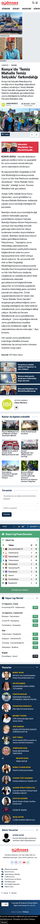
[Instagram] (20, 862)
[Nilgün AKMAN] (6, 686)
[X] (16, 862)
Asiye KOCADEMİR (20, 798)
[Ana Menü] (37, 3)
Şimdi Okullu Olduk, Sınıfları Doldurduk (24, 803)
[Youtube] (24, 862)
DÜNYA (37, 9)
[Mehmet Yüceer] (6, 718)
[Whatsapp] (28, 862)
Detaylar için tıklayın (20, 590)
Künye (6, 893)
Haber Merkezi (20, 403)
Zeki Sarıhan (18, 726)
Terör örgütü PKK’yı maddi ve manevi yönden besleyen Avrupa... (25, 741)
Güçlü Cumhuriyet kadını (23, 770)
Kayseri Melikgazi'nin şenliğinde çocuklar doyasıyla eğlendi (10, 433)
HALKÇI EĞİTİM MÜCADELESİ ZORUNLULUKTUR (24, 731)
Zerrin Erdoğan (20, 748)
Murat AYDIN (18, 672)
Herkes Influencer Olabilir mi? (25, 781)
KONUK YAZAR (18, 835)
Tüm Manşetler (10, 882)
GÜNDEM (6, 9)
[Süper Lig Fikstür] (37, 598)
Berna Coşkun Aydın (22, 767)
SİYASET (16, 9)
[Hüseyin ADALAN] (6, 697)
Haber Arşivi (9, 886)
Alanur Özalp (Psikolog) (24, 788)
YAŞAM (14, 65)
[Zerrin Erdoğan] (6, 751)
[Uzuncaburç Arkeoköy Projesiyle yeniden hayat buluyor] (10, 466)
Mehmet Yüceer (19, 716)
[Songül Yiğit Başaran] (6, 780)
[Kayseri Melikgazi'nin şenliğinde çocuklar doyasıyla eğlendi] (10, 425)
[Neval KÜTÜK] (6, 819)
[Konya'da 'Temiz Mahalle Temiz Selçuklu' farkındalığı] (20, 120)
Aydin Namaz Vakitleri (12, 874)
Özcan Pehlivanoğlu (22, 706)
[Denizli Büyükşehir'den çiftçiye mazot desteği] (29, 444)
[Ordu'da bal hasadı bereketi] (29, 425)
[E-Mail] (16, 407)
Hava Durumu (9, 872)
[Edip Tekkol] (6, 740)
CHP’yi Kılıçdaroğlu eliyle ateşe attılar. (23, 720)
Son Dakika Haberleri (12, 884)
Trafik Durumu (9, 877)
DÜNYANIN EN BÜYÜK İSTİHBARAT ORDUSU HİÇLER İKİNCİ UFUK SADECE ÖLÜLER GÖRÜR (24, 698)
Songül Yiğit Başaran (23, 778)
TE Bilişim (25, 912)
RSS (5, 904)
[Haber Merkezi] (7, 404)
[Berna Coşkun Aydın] (6, 769)
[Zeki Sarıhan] (6, 729)
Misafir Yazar (22, 758)
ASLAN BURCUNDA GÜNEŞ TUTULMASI (24, 687)
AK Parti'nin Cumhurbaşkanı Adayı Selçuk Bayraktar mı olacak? (24, 677)
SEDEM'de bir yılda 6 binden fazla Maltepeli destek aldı (10, 453)
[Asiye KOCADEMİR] (6, 801)
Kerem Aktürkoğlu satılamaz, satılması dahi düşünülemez (25, 839)
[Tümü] (37, 667)
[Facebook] (12, 862)
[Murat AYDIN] (6, 675)
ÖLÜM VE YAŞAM (20, 810)
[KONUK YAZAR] (6, 838)
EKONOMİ (26, 9)
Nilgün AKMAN (19, 683)
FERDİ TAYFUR (21, 761)
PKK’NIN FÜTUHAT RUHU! (23, 709)
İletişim (14, 893)
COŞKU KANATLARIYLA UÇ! (24, 820)
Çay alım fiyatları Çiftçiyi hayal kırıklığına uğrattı (25, 792)
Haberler (4, 65)
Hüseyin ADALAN (20, 694)
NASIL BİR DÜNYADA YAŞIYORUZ (21, 752)
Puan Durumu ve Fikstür (13, 879)
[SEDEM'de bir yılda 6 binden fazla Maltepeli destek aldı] (10, 444)
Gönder (6, 514)
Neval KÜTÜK (18, 817)
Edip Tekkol (18, 737)
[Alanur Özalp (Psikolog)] (6, 790)
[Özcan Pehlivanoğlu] (6, 708)
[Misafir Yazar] (8, 759)
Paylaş (6, 134)
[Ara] (33, 3)
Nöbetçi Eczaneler (11, 869)
